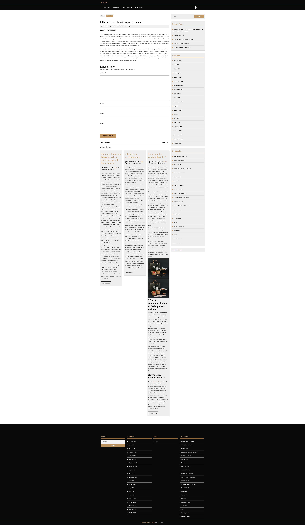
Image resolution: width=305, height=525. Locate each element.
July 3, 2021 (105, 26)
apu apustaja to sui (177, 249)
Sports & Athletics (179, 226)
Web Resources (178, 243)
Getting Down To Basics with (182, 47)
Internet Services (178, 201)
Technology (177, 230)
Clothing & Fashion (179, 172)
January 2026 (177, 60)
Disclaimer (106, 7)
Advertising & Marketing (180, 156)
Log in (156, 433)
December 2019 (178, 135)
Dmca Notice (116, 7)
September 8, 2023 (132, 161)
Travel (175, 234)
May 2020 (176, 114)
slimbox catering (157, 381)
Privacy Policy (127, 7)
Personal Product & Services (182, 205)
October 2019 (177, 143)
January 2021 (177, 110)
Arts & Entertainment (180, 160)
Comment (103, 72)
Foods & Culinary (179, 185)
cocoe (113, 26)
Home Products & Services (181, 197)
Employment (177, 177)
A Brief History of (179, 35)
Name (102, 103)
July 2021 (176, 106)
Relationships (177, 218)
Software (176, 222)
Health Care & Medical (180, 193)
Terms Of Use (139, 7)
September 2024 (178, 85)
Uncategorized (111, 30)
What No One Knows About (181, 43)
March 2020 (177, 122)
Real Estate (177, 214)
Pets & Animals (178, 210)
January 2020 (177, 130)
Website (102, 123)
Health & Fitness (178, 189)
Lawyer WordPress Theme (148, 522)
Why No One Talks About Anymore (184, 39)
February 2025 (178, 73)
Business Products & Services (182, 168)
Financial (176, 181)
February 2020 (178, 126)
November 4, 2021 (156, 161)
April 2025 (177, 64)
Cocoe (104, 2)
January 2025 (177, 77)
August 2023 (177, 93)
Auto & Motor (177, 164)
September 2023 (178, 89)
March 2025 (177, 69)
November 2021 (178, 102)
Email (102, 113)
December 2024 (178, 81)
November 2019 (178, 139)
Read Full (106, 283)
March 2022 (177, 97)
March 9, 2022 (107, 167)
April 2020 (177, 118)
